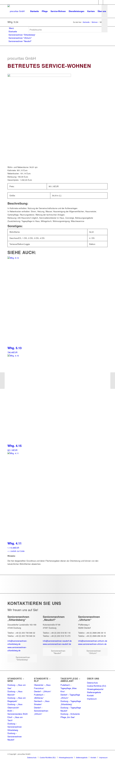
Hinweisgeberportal (95, 689)
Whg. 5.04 (12, 22)
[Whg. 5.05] (112, 380)
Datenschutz (92, 682)
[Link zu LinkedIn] (105, 2)
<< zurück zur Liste (15, 551)
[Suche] (31, 42)
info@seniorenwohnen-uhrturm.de (92, 640)
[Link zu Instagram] (101, 2)
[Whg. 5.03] (2, 380)
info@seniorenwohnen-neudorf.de (57, 640)
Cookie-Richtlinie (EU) (96, 685)
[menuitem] (34, 11)
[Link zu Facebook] (96, 2)
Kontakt (90, 695)
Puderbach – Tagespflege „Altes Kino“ (68, 688)
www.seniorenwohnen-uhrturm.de (92, 644)
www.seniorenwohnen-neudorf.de (57, 644)
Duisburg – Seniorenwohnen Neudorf (14, 736)
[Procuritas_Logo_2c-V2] (16, 11)
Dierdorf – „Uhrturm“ (42, 691)
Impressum (92, 698)
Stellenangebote (94, 692)
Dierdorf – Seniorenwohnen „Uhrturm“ (41, 710)
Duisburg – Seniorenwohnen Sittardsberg (14, 726)
